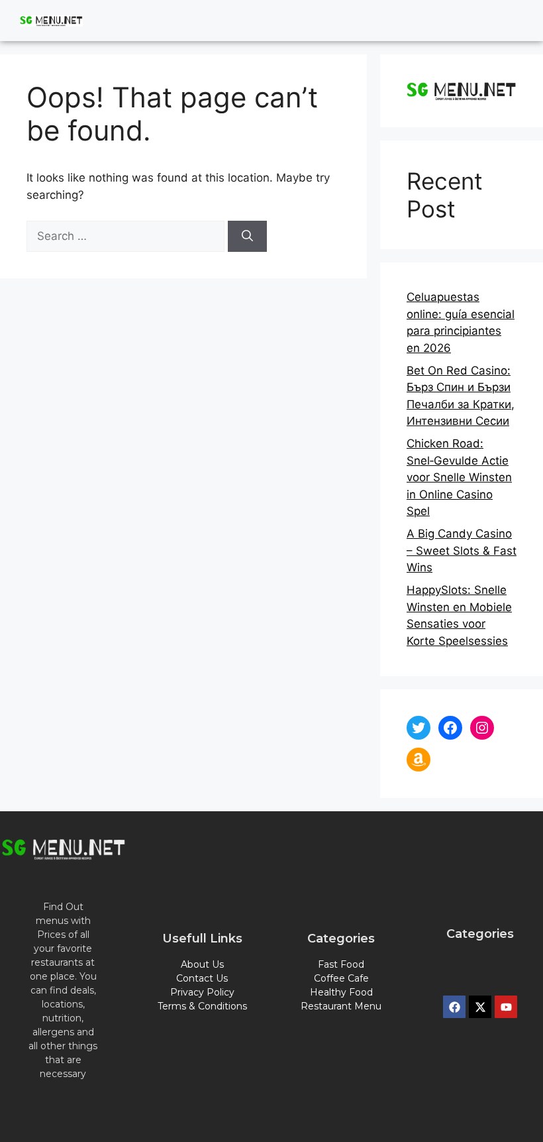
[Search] (247, 237)
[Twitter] (418, 728)
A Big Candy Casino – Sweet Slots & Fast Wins (462, 550)
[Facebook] (450, 728)
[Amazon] (418, 759)
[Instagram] (482, 728)
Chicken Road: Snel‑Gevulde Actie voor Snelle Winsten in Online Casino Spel (459, 477)
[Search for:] (127, 236)
